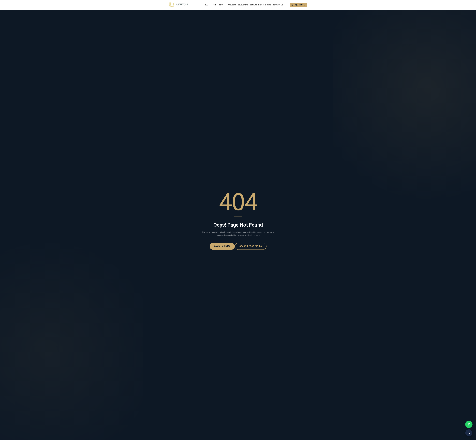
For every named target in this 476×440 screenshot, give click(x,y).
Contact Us (278, 5)
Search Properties (250, 246)
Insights (267, 5)
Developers (243, 5)
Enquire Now (299, 5)
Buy (206, 5)
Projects (232, 5)
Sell (214, 5)
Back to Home (222, 246)
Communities (256, 5)
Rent (221, 5)
